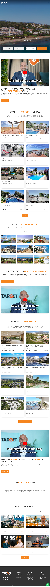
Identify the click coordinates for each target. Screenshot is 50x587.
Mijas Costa (41, 239)
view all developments (7, 281)
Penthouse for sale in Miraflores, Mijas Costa (12, 135)
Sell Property (18, 577)
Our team (29, 574)
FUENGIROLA (41, 249)
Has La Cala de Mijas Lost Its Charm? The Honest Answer (11, 529)
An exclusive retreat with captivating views (12, 389)
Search (42, 48)
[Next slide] (23, 128)
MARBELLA (8, 249)
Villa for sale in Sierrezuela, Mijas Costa (35, 180)
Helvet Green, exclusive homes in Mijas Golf (12, 345)
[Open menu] (48, 2)
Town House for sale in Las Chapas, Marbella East (12, 158)
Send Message (41, 574)
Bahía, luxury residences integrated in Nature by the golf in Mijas (37, 389)
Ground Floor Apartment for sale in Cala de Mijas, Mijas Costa (12, 181)
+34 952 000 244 (42, 575)
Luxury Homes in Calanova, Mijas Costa (35, 367)
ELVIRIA (25, 259)
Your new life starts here (32, 410)
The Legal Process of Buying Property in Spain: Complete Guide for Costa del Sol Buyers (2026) (11, 550)
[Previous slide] (2, 128)
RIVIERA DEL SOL (25, 249)
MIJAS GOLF (9, 259)
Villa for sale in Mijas (31, 135)
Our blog (29, 575)
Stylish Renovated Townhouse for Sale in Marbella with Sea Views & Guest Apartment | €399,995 (37, 550)
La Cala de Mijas (9, 239)
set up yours (5, 471)
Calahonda (25, 239)
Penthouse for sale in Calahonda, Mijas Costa (37, 157)
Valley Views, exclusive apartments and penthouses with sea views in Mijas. (35, 346)
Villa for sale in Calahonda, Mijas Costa (11, 203)
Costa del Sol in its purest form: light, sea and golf (13, 411)
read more (4, 100)
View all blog (25, 557)
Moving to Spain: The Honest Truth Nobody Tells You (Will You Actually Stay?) (37, 529)
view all (25, 215)
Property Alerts (19, 578)
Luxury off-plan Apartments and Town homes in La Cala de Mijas (12, 368)
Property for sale (19, 574)
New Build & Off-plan (20, 575)
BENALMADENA (41, 259)
